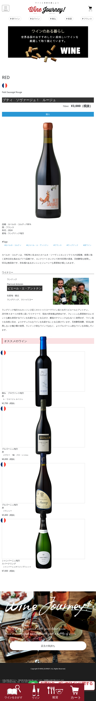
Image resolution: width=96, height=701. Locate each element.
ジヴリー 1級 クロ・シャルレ (16, 455)
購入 (48, 114)
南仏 (54, 18)
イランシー (7, 511)
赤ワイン (16, 18)
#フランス (58, 245)
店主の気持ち (48, 646)
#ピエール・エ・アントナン (37, 245)
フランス (88, 18)
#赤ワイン (87, 245)
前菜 (70, 18)
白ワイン (36, 18)
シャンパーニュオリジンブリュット (17, 566)
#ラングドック (72, 245)
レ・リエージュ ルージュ (13, 399)
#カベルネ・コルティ (12, 245)
